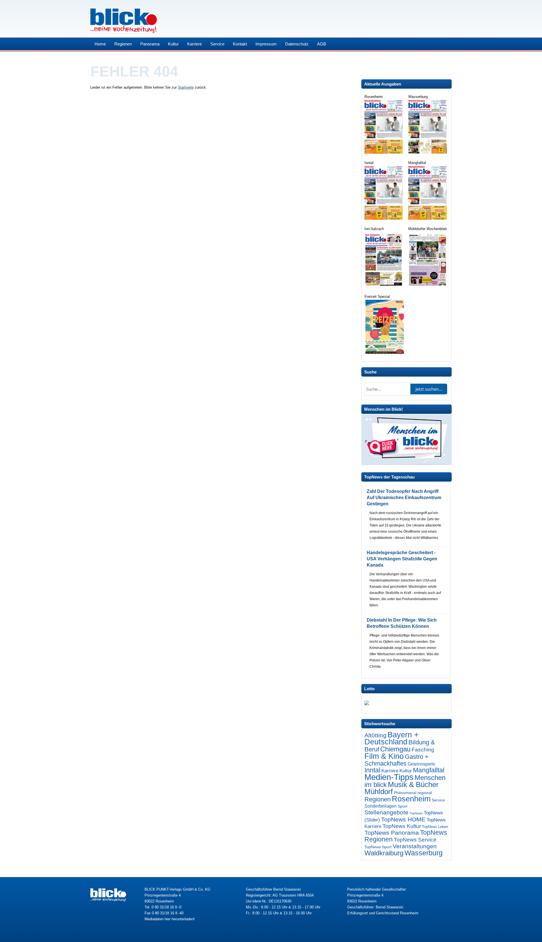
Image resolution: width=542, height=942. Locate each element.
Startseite (186, 87)
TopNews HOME (403, 819)
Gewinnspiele (421, 763)
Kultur (173, 43)
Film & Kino (384, 756)
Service (217, 43)
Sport (402, 806)
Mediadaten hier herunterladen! (170, 919)
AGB (321, 43)
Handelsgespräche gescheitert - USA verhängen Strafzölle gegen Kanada (402, 558)
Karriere (194, 43)
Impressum (266, 43)
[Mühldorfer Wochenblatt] (428, 286)
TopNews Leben (435, 827)
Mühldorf (378, 791)
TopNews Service (415, 839)
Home (100, 43)
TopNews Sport (378, 847)
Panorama (149, 43)
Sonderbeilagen (380, 805)
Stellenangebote (386, 812)
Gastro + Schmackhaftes (396, 760)
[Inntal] (384, 219)
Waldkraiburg (383, 853)
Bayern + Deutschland (391, 738)
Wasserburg (424, 853)
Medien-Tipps (389, 777)
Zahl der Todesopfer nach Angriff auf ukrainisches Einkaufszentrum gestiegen (404, 497)
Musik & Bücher (413, 784)
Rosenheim (411, 798)
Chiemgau (395, 749)
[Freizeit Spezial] (384, 353)
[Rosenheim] (384, 152)
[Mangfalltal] (428, 219)
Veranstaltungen (415, 846)
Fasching (423, 750)
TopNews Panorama (391, 832)
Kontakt (240, 43)
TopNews (416, 813)
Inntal (372, 770)
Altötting (375, 735)
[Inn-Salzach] (384, 286)
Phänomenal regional (413, 792)
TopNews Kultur (402, 826)
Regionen (123, 43)
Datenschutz (297, 43)
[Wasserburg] (428, 152)
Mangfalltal (428, 770)
